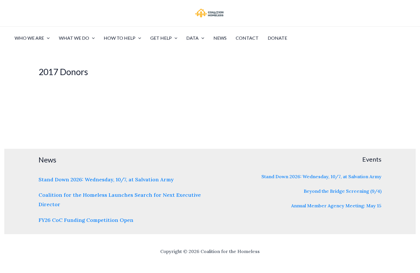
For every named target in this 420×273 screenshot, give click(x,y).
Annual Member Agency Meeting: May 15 (336, 205)
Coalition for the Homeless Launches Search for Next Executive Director (120, 200)
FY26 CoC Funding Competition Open (86, 220)
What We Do (74, 38)
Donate (277, 38)
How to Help (119, 38)
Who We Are (29, 38)
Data (192, 38)
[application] (47, 38)
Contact (247, 38)
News (220, 38)
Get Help (161, 38)
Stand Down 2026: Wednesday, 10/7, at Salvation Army (106, 179)
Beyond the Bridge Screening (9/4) (342, 191)
